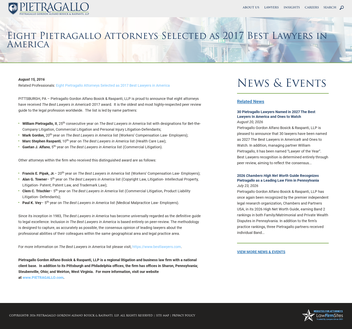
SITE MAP (162, 315)
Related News (250, 101)
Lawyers (271, 7)
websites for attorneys (328, 311)
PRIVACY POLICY (183, 315)
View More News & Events (261, 252)
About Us (251, 7)
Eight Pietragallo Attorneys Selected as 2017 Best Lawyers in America (113, 85)
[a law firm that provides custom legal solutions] (48, 8)
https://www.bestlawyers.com (156, 247)
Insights (292, 7)
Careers (312, 7)
